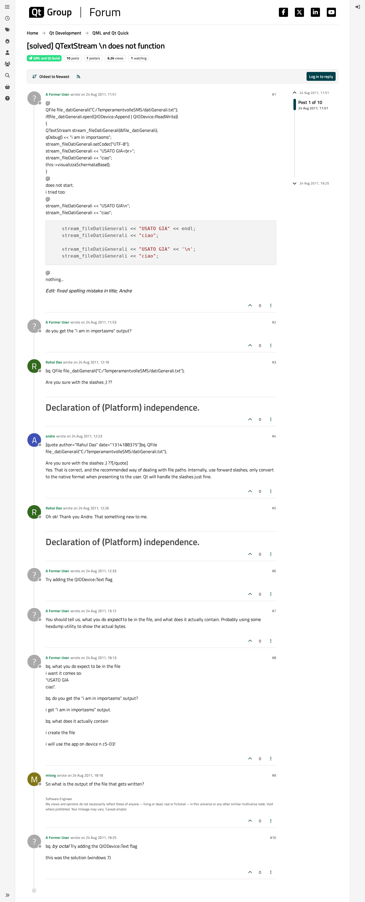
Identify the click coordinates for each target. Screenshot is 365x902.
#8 (274, 657)
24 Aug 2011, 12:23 (87, 436)
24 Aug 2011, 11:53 (101, 322)
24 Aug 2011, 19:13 (101, 657)
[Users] (7, 52)
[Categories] (7, 6)
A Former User (57, 94)
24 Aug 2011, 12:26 (93, 508)
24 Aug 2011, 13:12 (101, 611)
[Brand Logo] (74, 12)
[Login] (357, 6)
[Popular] (7, 41)
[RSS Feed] (78, 76)
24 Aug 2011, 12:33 (101, 571)
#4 (274, 436)
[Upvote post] (250, 305)
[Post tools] (271, 305)
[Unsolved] (7, 98)
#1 (274, 94)
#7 (274, 611)
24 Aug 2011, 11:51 (101, 94)
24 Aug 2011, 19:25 (101, 837)
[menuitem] (357, 6)
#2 (274, 322)
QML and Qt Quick (46, 58)
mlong (51, 775)
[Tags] (7, 29)
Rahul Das (54, 362)
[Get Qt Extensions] (7, 86)
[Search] (7, 75)
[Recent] (7, 18)
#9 (274, 775)
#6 (274, 571)
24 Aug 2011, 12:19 (93, 362)
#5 (274, 508)
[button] (7, 895)
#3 (274, 362)
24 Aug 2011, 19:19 (87, 775)
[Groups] (7, 64)
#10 (273, 837)
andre (50, 436)
